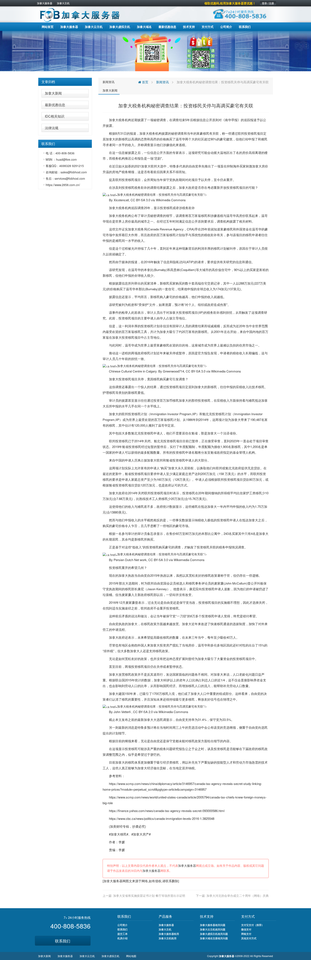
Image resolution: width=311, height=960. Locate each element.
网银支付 (246, 934)
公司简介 (122, 925)
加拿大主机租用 (167, 938)
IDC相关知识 (54, 116)
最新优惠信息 (55, 104)
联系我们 (62, 941)
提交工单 (122, 934)
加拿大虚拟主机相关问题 (214, 934)
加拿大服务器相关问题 (212, 925)
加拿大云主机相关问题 (212, 929)
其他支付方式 (248, 938)
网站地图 (131, 956)
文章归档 (48, 81)
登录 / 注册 (268, 3)
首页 (144, 82)
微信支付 (246, 929)
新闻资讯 (108, 82)
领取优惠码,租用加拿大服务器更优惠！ (230, 3)
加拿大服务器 (44, 3)
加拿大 (113, 120)
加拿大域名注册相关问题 (214, 938)
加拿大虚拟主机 (110, 956)
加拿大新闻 (53, 93)
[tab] (65, 82)
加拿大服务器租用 (169, 934)
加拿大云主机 (87, 956)
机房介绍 (122, 938)
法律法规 (51, 127)
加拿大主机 (63, 3)
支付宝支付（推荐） (252, 925)
